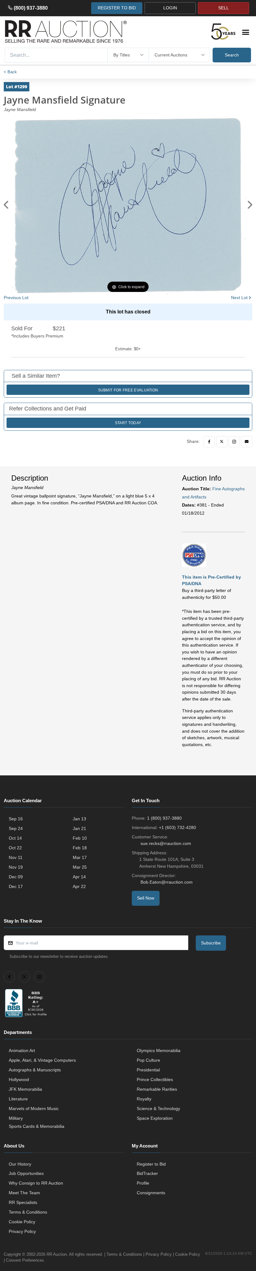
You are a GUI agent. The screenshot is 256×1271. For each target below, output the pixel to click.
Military (16, 1118)
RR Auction (57, 1254)
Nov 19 (16, 867)
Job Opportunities (26, 1173)
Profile (143, 1183)
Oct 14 (15, 838)
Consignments (151, 1192)
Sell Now (145, 897)
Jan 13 (79, 818)
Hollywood (19, 1079)
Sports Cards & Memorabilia (36, 1126)
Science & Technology (158, 1108)
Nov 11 (15, 857)
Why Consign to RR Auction (36, 1183)
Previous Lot (16, 297)
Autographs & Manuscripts (35, 1069)
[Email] (246, 441)
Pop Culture (148, 1060)
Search (232, 54)
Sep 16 (16, 818)
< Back (10, 72)
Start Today (128, 423)
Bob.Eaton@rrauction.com (166, 882)
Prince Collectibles (155, 1079)
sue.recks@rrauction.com (165, 843)
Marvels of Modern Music (34, 1108)
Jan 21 (79, 828)
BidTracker (147, 1173)
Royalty (144, 1098)
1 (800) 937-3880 (164, 818)
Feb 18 (80, 847)
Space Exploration (155, 1118)
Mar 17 (80, 857)
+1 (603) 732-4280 (177, 827)
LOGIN (170, 7)
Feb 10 (80, 838)
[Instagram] (234, 441)
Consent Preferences (25, 1260)
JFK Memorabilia (25, 1089)
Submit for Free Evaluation (128, 390)
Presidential (148, 1069)
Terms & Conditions (28, 1212)
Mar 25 (80, 867)
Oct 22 (15, 847)
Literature (18, 1098)
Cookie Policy (22, 1221)
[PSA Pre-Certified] (194, 554)
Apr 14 (79, 876)
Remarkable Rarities (157, 1089)
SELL (223, 7)
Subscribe (211, 942)
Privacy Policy (22, 1231)
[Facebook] (209, 441)
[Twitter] (221, 441)
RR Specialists (23, 1202)
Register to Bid (151, 1164)
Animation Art (22, 1050)
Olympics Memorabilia (158, 1050)
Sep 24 (16, 828)
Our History (20, 1164)
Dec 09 (16, 876)
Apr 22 (79, 886)
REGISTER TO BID (117, 7)
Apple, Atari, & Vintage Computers (42, 1060)
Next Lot (239, 297)
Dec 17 (16, 886)
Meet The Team (24, 1192)
